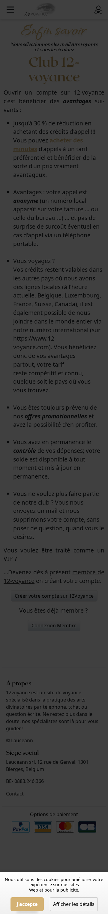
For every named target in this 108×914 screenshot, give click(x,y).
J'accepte (27, 904)
